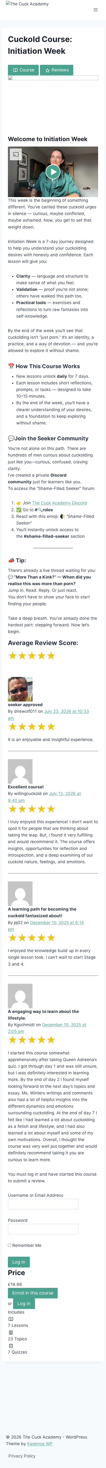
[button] (53, 171)
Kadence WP (40, 1443)
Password (18, 1220)
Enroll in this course (32, 1292)
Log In (24, 1303)
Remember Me (26, 1245)
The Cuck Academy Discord (59, 502)
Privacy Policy (21, 1456)
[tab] (23, 70)
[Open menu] (95, 9)
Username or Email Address (35, 1195)
